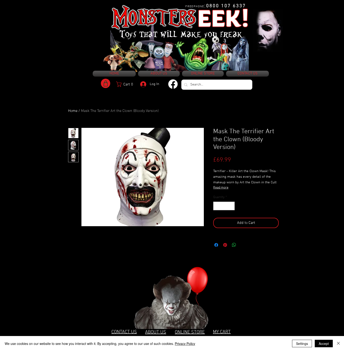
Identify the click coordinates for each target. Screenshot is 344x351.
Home (72, 111)
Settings (302, 343)
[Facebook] (173, 84)
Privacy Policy (185, 343)
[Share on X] (243, 245)
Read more (220, 188)
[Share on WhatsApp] (234, 245)
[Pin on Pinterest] (225, 245)
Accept (324, 343)
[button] (126, 84)
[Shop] (105, 83)
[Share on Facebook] (216, 245)
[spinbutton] (224, 206)
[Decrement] (217, 206)
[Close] (338, 343)
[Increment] (231, 206)
